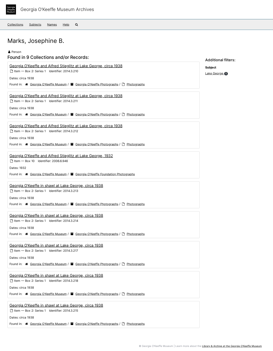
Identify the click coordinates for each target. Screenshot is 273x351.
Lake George (216, 73)
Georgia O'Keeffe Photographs (96, 84)
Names (52, 24)
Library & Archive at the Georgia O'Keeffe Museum (232, 346)
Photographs (136, 84)
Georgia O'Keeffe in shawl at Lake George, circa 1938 (56, 185)
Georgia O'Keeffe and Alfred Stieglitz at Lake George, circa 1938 (65, 66)
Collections (15, 24)
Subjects (35, 24)
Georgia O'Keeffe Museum (48, 84)
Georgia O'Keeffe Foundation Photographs (105, 174)
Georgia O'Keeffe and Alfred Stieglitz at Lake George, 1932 (61, 156)
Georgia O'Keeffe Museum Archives (57, 9)
